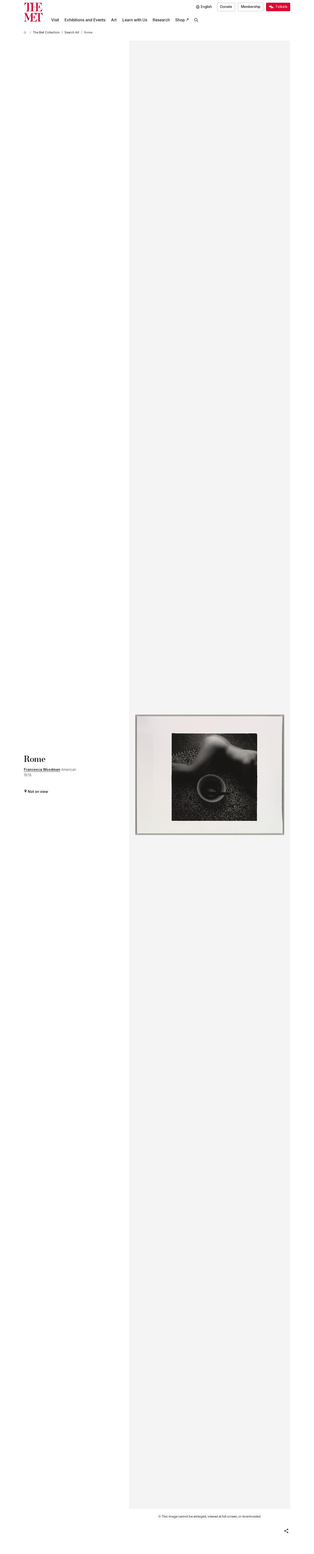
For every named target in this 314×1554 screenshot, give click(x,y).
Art (114, 20)
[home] (26, 32)
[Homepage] (33, 12)
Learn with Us (134, 20)
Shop (180, 20)
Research (161, 20)
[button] (286, 1531)
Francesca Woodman (42, 770)
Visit (55, 20)
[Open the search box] (196, 20)
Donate (226, 7)
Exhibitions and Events (85, 20)
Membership (250, 7)
